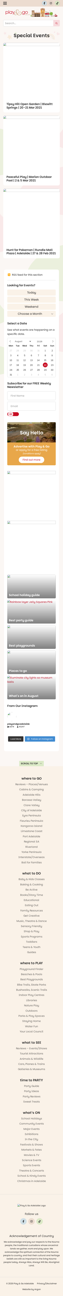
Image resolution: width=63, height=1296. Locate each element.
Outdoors (31, 1011)
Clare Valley (32, 805)
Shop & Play (31, 931)
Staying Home (31, 1021)
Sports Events (31, 1165)
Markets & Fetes (31, 1150)
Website (26, 1289)
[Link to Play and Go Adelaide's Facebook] (44, 3)
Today (31, 292)
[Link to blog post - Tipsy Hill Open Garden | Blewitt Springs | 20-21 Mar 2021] (31, 71)
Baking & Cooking (31, 884)
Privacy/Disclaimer (47, 1283)
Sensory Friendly (31, 926)
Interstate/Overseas (31, 857)
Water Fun (31, 1026)
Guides (31, 952)
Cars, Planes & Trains (31, 1064)
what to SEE (31, 1042)
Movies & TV (31, 1155)
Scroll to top (29, 763)
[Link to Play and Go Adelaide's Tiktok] (57, 3)
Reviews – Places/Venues (31, 784)
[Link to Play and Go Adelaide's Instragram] (50, 3)
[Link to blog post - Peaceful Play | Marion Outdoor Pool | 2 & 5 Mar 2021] (31, 144)
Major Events (31, 1129)
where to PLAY (31, 963)
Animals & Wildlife (31, 1059)
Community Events (31, 1124)
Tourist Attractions (31, 1053)
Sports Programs (31, 936)
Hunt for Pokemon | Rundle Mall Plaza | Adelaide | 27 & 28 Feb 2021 (31, 251)
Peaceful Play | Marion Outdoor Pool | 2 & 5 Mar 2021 (29, 178)
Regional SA (31, 841)
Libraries (31, 1000)
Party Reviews (31, 1096)
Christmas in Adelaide (31, 1181)
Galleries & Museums (31, 1069)
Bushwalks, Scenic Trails (31, 990)
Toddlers (31, 942)
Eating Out (31, 905)
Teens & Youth (31, 947)
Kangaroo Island (31, 826)
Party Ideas (31, 1091)
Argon (37, 1289)
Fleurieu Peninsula (31, 821)
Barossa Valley (31, 800)
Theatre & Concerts (31, 1170)
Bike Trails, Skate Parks (31, 985)
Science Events (31, 1160)
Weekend (31, 307)
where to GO (31, 778)
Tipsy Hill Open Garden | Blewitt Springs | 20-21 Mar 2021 (29, 105)
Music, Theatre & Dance (31, 921)
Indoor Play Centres (31, 995)
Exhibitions (31, 1134)
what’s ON (31, 1112)
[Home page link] (31, 12)
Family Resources (31, 910)
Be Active (31, 890)
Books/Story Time (31, 895)
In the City (31, 1139)
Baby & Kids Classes (32, 879)
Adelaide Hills (31, 795)
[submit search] (56, 23)
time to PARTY (31, 1080)
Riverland (31, 847)
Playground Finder (31, 969)
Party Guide (31, 1086)
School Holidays (31, 1118)
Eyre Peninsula (31, 815)
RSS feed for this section (27, 275)
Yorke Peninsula (31, 852)
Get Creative (31, 916)
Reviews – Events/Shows (31, 1048)
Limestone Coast (31, 831)
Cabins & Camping (31, 789)
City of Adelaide (31, 810)
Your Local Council (31, 1031)
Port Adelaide (31, 836)
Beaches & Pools (31, 974)
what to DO (31, 873)
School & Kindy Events (31, 1176)
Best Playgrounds (31, 979)
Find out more (31, 460)
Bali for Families (31, 862)
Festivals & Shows (31, 1144)
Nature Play (31, 1005)
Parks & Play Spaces (31, 1016)
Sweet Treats (31, 1101)
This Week (31, 300)
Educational (31, 900)
